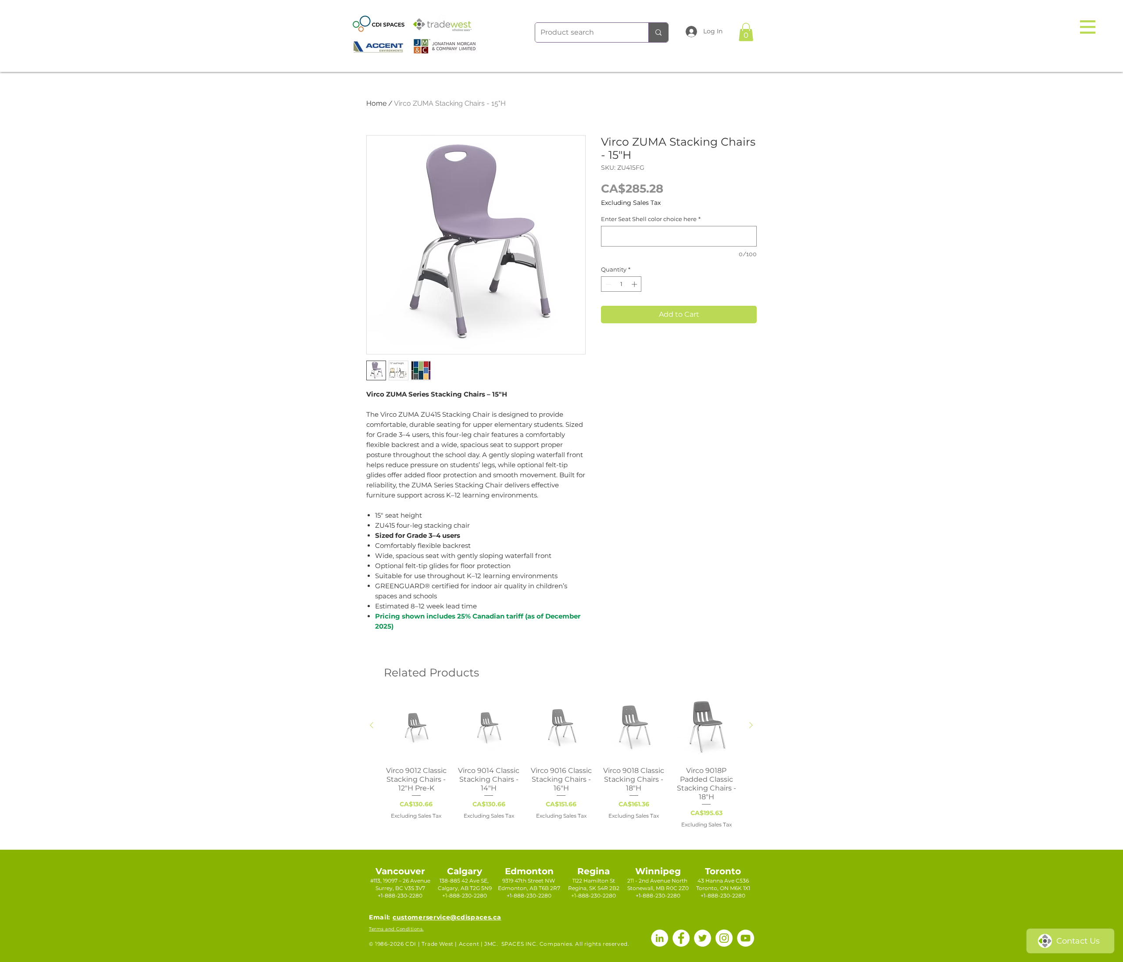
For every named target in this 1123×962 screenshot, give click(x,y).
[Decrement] (607, 284)
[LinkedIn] (659, 938)
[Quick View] (416, 727)
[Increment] (635, 284)
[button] (1087, 27)
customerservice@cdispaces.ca (447, 917)
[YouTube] (745, 938)
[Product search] (658, 32)
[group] (561, 761)
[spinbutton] (621, 284)
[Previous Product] (371, 725)
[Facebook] (681, 938)
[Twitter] (702, 938)
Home (376, 103)
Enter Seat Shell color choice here (651, 218)
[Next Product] (751, 725)
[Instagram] (724, 938)
